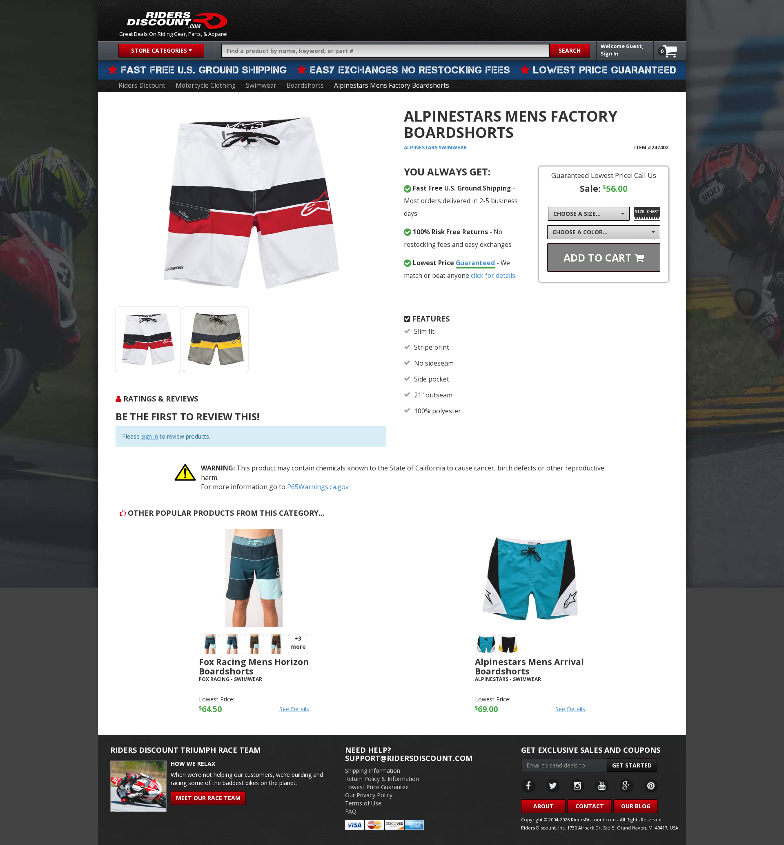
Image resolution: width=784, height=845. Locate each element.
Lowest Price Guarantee (377, 787)
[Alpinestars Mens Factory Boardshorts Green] (215, 339)
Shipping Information (372, 770)
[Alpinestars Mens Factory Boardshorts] (251, 202)
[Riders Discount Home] (177, 20)
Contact (589, 806)
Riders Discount (141, 85)
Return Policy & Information (382, 779)
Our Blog (635, 806)
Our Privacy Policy (368, 795)
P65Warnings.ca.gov (318, 486)
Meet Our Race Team (208, 798)
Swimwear (261, 85)
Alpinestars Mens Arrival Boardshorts (529, 666)
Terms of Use (363, 803)
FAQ (350, 811)
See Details (294, 709)
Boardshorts (305, 85)
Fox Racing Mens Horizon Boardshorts (254, 666)
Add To (599, 257)
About (543, 806)
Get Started (632, 765)
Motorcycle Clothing (206, 85)
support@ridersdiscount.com (408, 758)
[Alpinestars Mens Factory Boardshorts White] (148, 339)
